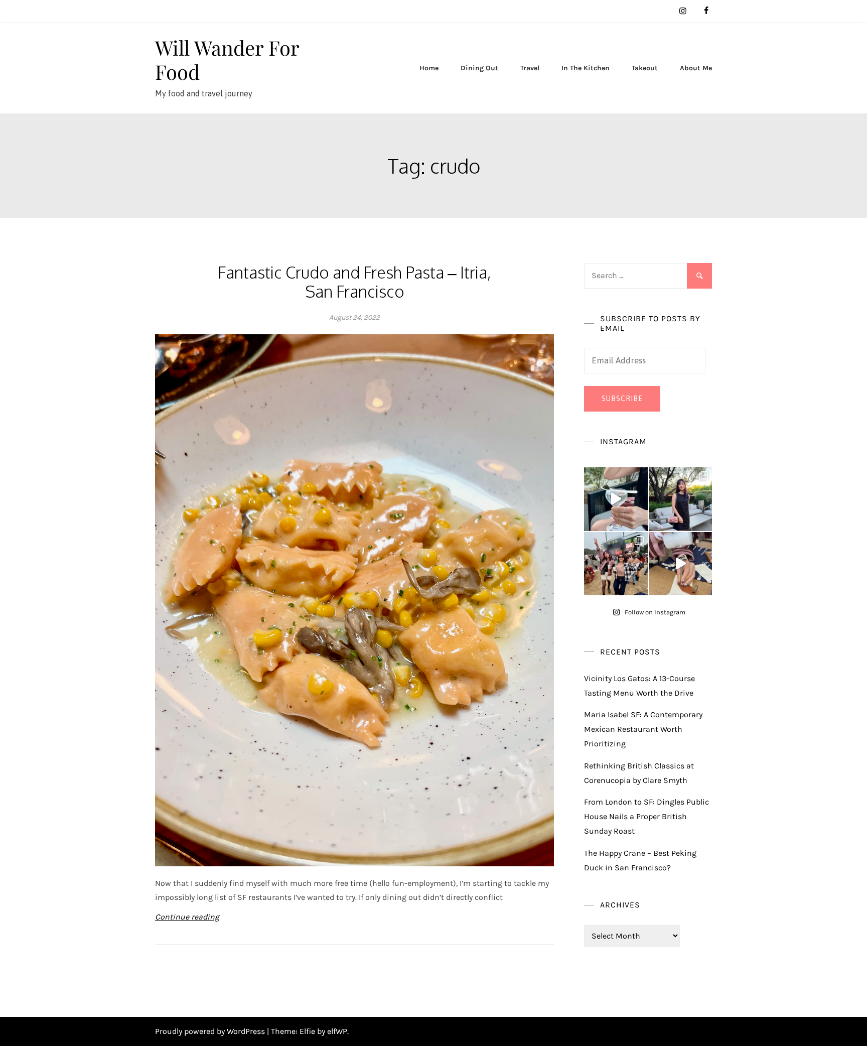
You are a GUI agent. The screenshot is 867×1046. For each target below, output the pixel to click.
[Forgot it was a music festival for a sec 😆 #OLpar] (680, 564)
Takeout (645, 68)
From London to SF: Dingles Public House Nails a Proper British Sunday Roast (646, 816)
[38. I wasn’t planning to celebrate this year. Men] (680, 499)
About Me (696, 68)
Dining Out (479, 68)
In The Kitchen (585, 68)
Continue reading (187, 917)
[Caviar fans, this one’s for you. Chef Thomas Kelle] (616, 499)
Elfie (307, 1031)
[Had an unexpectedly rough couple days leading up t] (616, 564)
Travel (529, 68)
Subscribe (622, 399)
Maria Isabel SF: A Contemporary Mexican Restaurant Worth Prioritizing (643, 729)
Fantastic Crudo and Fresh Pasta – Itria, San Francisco (354, 282)
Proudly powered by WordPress (211, 1031)
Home (429, 68)
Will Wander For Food (227, 59)
